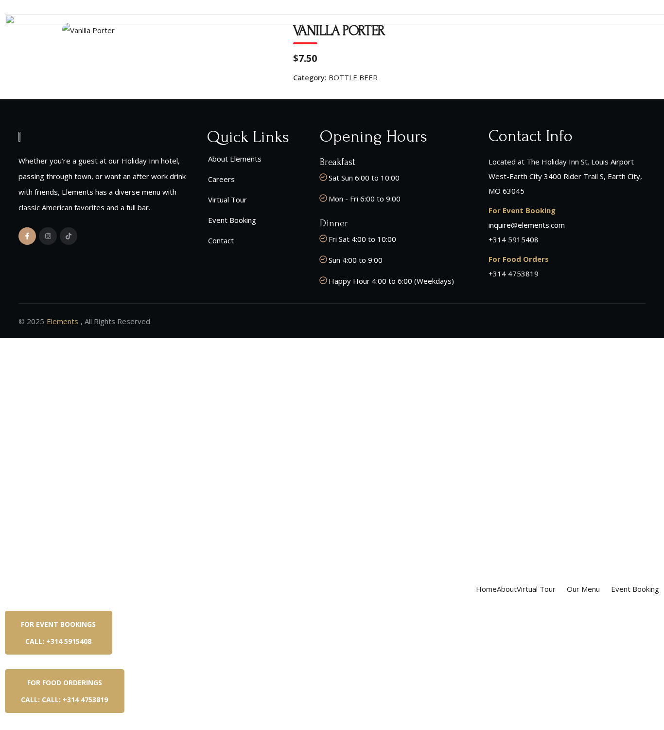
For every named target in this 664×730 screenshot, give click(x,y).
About (507, 589)
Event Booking (635, 589)
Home (486, 589)
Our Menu (583, 589)
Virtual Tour (536, 589)
